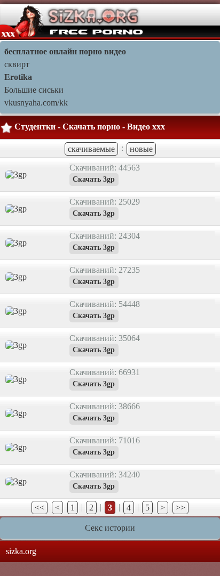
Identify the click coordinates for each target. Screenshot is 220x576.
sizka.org (21, 551)
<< (39, 507)
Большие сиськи (34, 89)
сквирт (16, 64)
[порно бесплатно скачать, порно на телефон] (73, 21)
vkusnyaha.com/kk (36, 102)
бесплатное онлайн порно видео (65, 51)
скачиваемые (91, 148)
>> (180, 507)
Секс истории (110, 527)
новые (141, 148)
